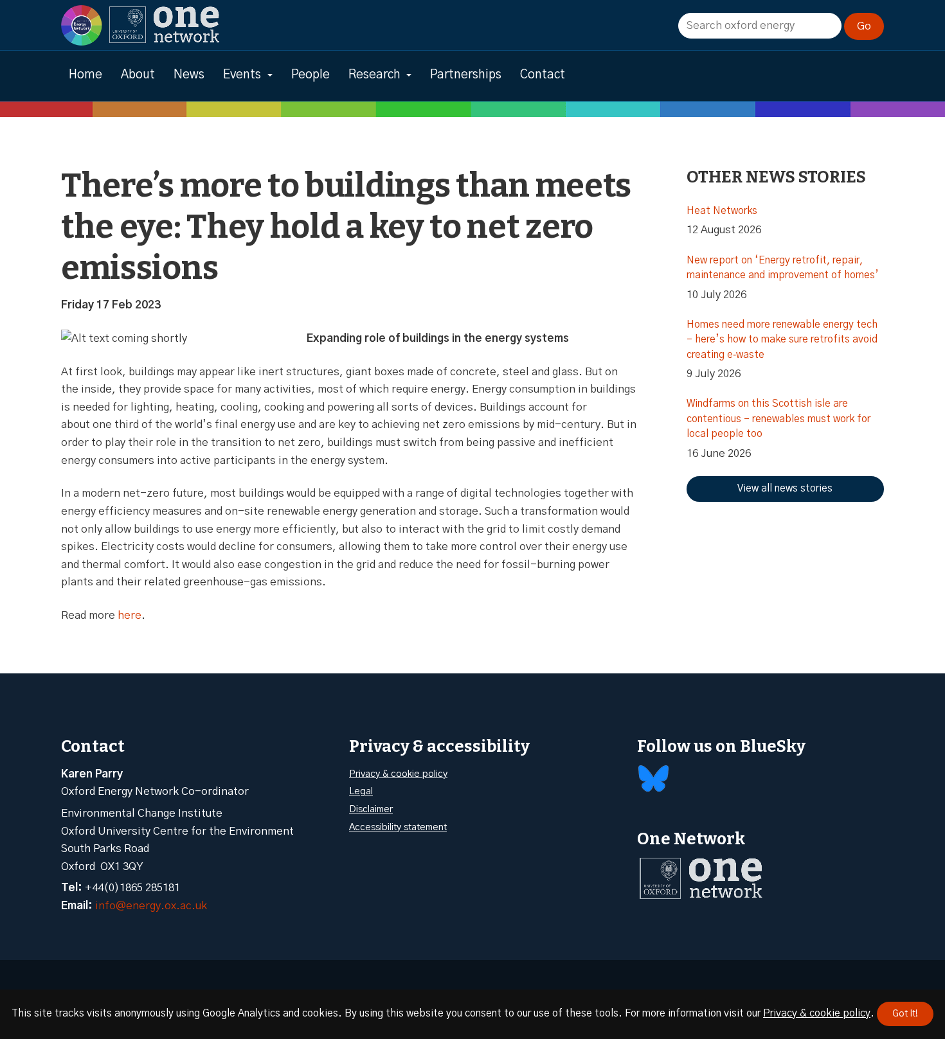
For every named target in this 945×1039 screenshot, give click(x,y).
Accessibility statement (398, 827)
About (138, 75)
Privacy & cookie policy (398, 774)
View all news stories (785, 488)
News (189, 75)
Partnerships (465, 75)
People (310, 75)
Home (85, 75)
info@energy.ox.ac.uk (151, 905)
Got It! (905, 1013)
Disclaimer (371, 809)
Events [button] (242, 75)
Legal (361, 791)
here (129, 615)
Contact (542, 75)
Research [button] (374, 75)
